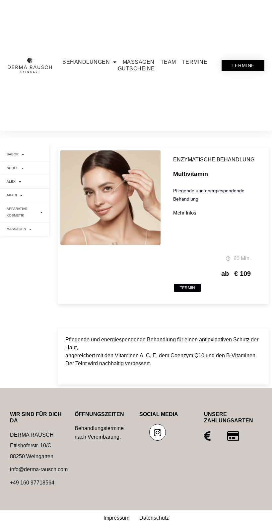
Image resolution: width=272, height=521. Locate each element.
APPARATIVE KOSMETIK (17, 212)
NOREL (12, 168)
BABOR (13, 154)
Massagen (139, 62)
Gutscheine (136, 68)
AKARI (12, 195)
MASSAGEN (16, 229)
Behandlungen (86, 62)
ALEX (11, 181)
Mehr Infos (184, 213)
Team (168, 62)
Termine (195, 62)
